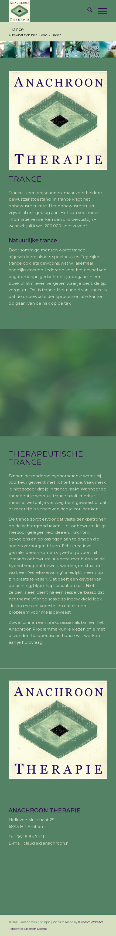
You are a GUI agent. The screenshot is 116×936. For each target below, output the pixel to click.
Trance (16, 29)
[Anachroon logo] (48, 11)
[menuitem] (87, 11)
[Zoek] (87, 11)
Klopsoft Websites (90, 922)
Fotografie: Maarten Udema (28, 929)
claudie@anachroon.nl (46, 843)
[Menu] (100, 11)
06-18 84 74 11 (30, 836)
